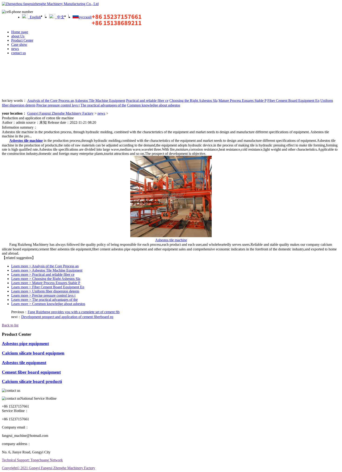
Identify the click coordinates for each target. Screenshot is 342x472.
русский (85, 17)
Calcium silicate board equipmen (33, 353)
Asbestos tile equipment (24, 362)
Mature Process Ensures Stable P (242, 101)
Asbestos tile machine (171, 240)
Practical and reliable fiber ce (147, 101)
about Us (17, 36)
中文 (59, 17)
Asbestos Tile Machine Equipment (100, 101)
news (15, 49)
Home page (19, 32)
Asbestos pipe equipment (25, 343)
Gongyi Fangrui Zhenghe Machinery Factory (60, 113)
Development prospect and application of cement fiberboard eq (67, 317)
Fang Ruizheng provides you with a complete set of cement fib (74, 312)
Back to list (10, 325)
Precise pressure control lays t (58, 105)
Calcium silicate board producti (32, 381)
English (34, 17)
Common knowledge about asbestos (153, 105)
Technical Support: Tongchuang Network (32, 460)
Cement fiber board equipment (31, 372)
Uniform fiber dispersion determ (45, 291)
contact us (18, 53)
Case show (19, 45)
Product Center (22, 40)
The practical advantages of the (103, 105)
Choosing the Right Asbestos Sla (193, 101)
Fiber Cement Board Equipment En (293, 101)
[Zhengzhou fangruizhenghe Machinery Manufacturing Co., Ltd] (50, 4)
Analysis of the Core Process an (50, 101)
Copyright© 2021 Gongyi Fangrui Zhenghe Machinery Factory (48, 468)
